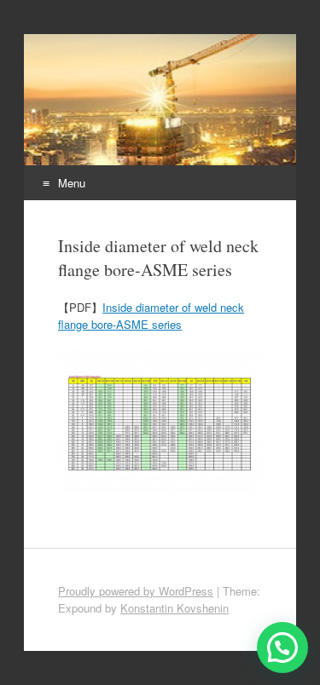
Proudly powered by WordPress (135, 591)
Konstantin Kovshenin (174, 608)
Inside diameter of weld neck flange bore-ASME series (151, 315)
